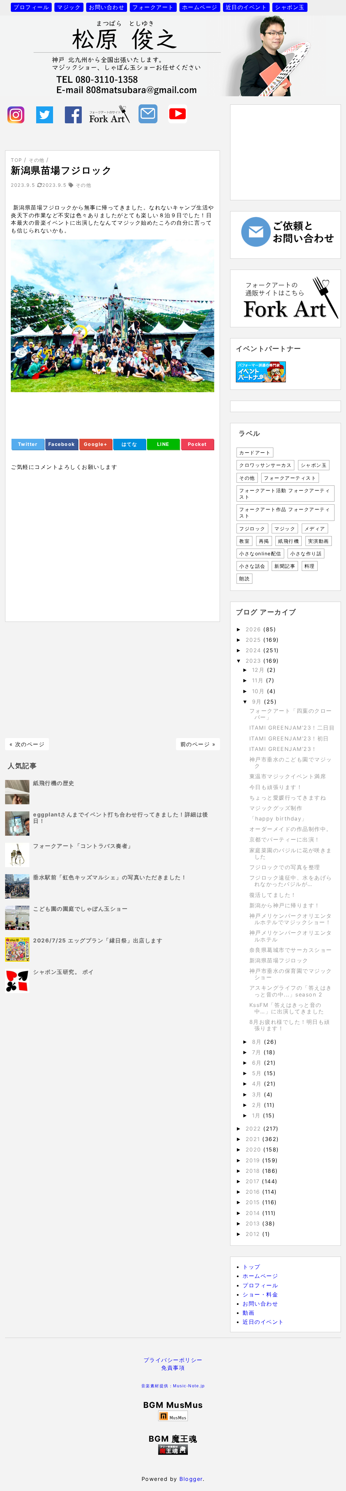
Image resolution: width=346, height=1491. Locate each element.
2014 (254, 1213)
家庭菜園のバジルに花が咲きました (290, 853)
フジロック (252, 528)
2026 (255, 629)
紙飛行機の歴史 (54, 783)
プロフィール (31, 7)
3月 (258, 1094)
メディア (314, 528)
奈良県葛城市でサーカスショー (290, 949)
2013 (254, 1223)
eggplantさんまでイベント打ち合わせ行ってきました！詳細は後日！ (120, 817)
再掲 (264, 541)
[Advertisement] (112, 680)
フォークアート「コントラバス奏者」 (83, 845)
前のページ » (198, 744)
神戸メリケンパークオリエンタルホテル (290, 935)
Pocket (197, 444)
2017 (254, 1181)
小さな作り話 (306, 553)
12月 (259, 669)
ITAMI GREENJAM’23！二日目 (292, 727)
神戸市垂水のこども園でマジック (290, 762)
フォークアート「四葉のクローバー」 (290, 714)
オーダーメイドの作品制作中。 (290, 829)
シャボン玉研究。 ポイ (63, 971)
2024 (255, 650)
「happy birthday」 (278, 818)
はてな (130, 444)
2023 (255, 660)
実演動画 (318, 541)
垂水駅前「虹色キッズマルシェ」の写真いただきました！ (110, 877)
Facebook (61, 444)
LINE (163, 444)
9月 (258, 701)
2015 (254, 1202)
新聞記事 (284, 566)
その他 (247, 478)
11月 (259, 680)
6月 (258, 1062)
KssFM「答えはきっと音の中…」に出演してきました (286, 1008)
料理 (309, 566)
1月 (257, 1115)
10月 (259, 691)
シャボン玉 (290, 7)
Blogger (191, 1478)
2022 (255, 1128)
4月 (258, 1083)
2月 (258, 1105)
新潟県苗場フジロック (278, 960)
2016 (254, 1191)
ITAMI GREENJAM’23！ (283, 749)
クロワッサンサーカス (265, 465)
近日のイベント (246, 7)
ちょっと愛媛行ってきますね (287, 797)
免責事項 (173, 1367)
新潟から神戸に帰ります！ (284, 905)
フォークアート (153, 7)
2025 (255, 639)
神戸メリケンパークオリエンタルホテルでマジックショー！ (290, 919)
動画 (248, 1312)
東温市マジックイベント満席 (287, 776)
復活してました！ (273, 894)
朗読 (244, 578)
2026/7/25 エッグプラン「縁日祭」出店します (98, 940)
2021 (254, 1139)
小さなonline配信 (260, 553)
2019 (254, 1160)
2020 (255, 1149)
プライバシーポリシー (173, 1360)
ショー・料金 (260, 1294)
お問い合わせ (106, 7)
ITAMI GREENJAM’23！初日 (289, 738)
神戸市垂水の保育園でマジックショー (290, 974)
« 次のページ (27, 744)
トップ (252, 1266)
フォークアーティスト (290, 478)
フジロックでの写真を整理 (284, 867)
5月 (258, 1073)
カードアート (255, 452)
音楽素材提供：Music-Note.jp (173, 1386)
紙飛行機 (288, 541)
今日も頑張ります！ (276, 787)
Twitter (28, 444)
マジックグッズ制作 (276, 808)
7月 (258, 1052)
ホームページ (200, 7)
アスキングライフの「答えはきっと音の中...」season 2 (290, 990)
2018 (254, 1170)
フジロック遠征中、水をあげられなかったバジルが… (290, 880)
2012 (254, 1234)
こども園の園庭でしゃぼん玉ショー (80, 908)
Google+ (96, 444)
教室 (244, 541)
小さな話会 (252, 566)
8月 (258, 1041)
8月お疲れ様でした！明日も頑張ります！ (289, 1025)
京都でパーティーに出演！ (284, 839)
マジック (69, 7)
